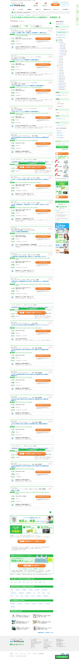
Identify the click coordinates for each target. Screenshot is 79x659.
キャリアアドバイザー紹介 (48, 642)
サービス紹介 (20, 9)
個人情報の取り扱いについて (35, 643)
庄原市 (60, 67)
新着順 (26, 26)
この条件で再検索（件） (62, 146)
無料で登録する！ (32, 565)
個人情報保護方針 (41, 653)
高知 (44, 582)
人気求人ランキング (47, 643)
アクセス (16, 653)
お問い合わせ (33, 646)
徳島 (36, 582)
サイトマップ (33, 647)
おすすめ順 (16, 26)
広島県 (59, 40)
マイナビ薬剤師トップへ (35, 639)
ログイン (64, 4)
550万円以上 (48, 603)
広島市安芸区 (21, 592)
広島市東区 (24, 589)
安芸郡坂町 (60, 81)
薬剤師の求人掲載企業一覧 (48, 646)
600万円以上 (13, 606)
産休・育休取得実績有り (60, 137)
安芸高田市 (60, 73)
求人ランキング (56, 9)
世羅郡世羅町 (61, 87)
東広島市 (60, 70)
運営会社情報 (46, 647)
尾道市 (43, 592)
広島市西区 (37, 589)
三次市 (60, 65)
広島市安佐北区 (13, 592)
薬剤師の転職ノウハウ (59, 639)
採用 (29, 653)
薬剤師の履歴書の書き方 (60, 640)
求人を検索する (65, 9)
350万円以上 (20, 603)
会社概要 (11, 653)
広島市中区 (18, 589)
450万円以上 (34, 603)
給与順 (37, 26)
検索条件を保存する (65, 149)
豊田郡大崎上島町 (61, 86)
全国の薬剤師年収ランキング (60, 643)
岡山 (11, 582)
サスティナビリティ (23, 653)
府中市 (60, 64)
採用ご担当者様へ (33, 640)
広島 (15, 582)
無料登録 (55, 4)
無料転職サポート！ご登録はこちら (31, 541)
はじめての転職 (58, 642)
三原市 (39, 592)
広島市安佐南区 (44, 589)
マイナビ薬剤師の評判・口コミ (61, 646)
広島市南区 (31, 589)
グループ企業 (34, 653)
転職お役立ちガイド (47, 9)
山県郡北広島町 (61, 84)
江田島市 (60, 75)
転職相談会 (29, 9)
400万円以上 (27, 603)
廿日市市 (60, 72)
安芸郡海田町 (61, 78)
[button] (50, 31)
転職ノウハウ (38, 9)
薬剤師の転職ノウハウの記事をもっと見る (45, 632)
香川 (32, 582)
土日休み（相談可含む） (60, 135)
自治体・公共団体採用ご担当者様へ (36, 642)
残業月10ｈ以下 (59, 130)
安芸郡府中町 (61, 76)
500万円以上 (41, 603)
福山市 (48, 592)
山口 (28, 582)
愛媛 (40, 582)
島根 (24, 582)
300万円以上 (13, 603)
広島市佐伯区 (28, 592)
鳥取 (20, 582)
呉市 (34, 592)
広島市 (12, 589)
